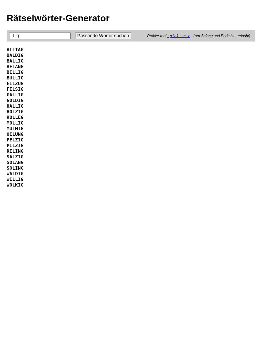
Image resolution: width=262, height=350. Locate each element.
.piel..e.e (178, 36)
